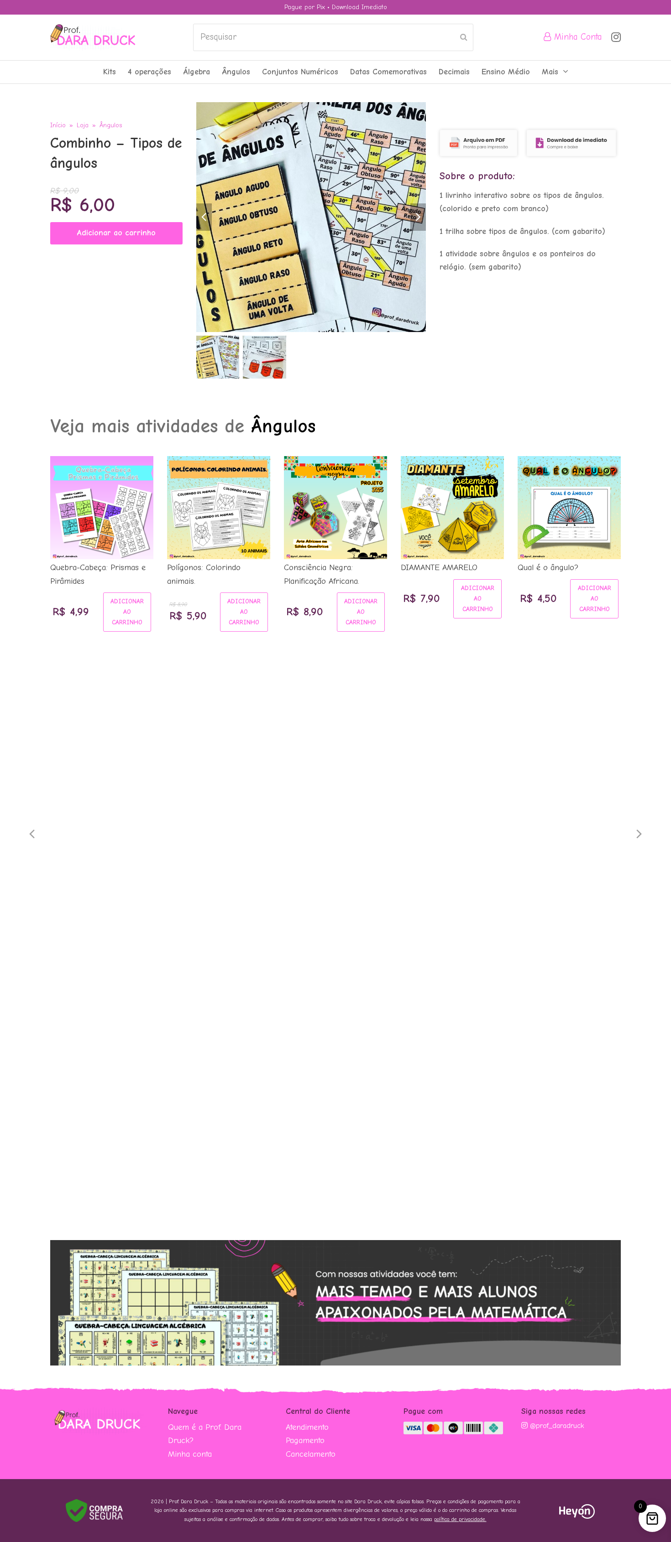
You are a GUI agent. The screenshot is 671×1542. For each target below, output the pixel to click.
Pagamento (305, 1440)
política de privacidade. (460, 1519)
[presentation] (32, 834)
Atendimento (307, 1427)
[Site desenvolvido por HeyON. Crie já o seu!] (577, 1516)
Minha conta (190, 1454)
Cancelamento (311, 1454)
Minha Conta (576, 37)
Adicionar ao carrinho (116, 233)
